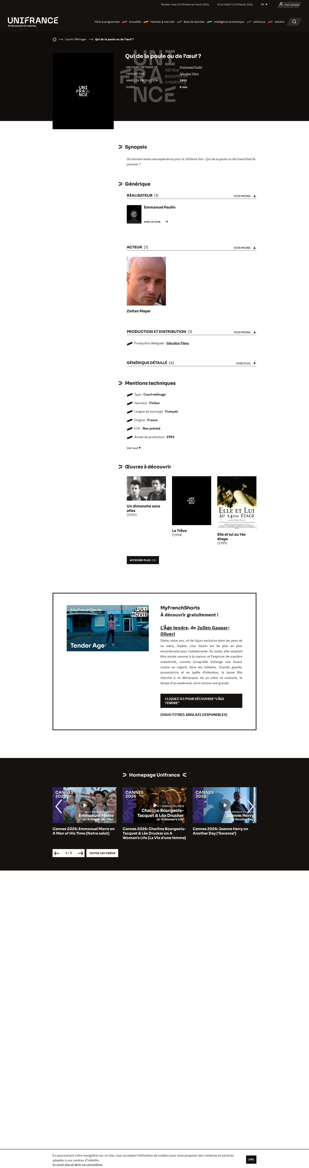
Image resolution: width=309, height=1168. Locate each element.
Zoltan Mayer (139, 311)
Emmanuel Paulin (191, 67)
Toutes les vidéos (102, 853)
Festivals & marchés (162, 21)
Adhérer (280, 21)
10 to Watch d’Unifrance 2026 (235, 4)
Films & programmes (107, 21)
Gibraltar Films (189, 74)
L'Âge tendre (174, 627)
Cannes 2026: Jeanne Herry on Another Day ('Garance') (150, 831)
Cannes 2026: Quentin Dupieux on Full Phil (224, 831)
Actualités (135, 21)
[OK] (251, 1159)
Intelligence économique (229, 21)
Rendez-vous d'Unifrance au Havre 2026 (185, 4)
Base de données (194, 21)
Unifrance (259, 21)
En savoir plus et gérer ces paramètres (77, 1164)
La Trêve (179, 531)
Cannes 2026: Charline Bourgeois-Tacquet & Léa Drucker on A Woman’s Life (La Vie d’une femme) (84, 833)
